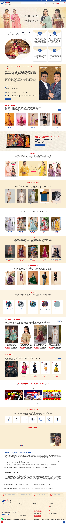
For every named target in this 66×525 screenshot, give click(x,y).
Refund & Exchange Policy (23, 504)
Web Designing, (47, 519)
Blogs (19, 503)
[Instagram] (39, 511)
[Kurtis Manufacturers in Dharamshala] (45, 119)
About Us (48, 0)
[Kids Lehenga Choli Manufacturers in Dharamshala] (35, 367)
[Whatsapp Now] (2, 519)
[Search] (45, 3)
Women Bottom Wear (50, 6)
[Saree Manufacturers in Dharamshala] (9, 119)
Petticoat (36, 6)
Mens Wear (59, 6)
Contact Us (56, 0)
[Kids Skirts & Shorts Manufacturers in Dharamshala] (45, 367)
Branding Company (60, 519)
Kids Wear (42, 6)
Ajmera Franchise (61, 3)
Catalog (8, 347)
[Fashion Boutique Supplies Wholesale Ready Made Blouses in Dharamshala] (25, 334)
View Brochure (37, 515)
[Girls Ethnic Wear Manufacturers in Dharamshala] (56, 367)
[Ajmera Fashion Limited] (6, 3)
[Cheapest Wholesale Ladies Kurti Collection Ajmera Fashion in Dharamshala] (11, 334)
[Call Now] (64, 522)
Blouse (31, 6)
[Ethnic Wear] (54, 169)
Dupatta (26, 6)
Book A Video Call (40, 144)
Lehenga (10, 6)
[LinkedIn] (41, 511)
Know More (6, 514)
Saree (5, 6)
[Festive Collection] (33, 168)
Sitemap (34, 504)
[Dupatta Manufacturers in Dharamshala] (56, 119)
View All (58, 321)
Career (63, 0)
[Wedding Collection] (11, 169)
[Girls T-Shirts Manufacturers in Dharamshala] (24, 367)
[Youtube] (35, 511)
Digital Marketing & (53, 519)
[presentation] (59, 110)
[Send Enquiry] (2, 522)
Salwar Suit (16, 6)
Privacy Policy (35, 503)
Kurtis (21, 6)
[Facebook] (37, 511)
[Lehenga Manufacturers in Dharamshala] (21, 119)
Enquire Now (14, 347)
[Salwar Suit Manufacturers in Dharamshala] (33, 119)
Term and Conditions (22, 506)
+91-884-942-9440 (25, 511)
